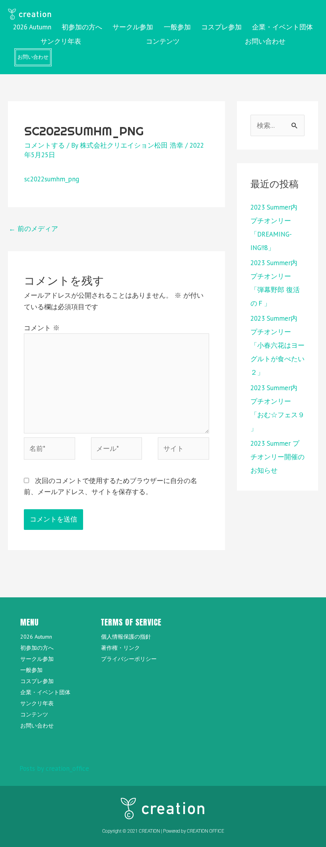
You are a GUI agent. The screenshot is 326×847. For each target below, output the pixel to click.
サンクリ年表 (61, 41)
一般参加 (177, 27)
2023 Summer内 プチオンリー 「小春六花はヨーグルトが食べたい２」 (277, 345)
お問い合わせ (265, 41)
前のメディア (33, 228)
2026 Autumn (32, 27)
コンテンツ (163, 41)
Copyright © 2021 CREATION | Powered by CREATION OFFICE (163, 831)
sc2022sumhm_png (51, 179)
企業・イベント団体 (282, 27)
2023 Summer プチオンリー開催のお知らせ (277, 457)
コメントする (44, 145)
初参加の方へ (82, 27)
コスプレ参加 (221, 27)
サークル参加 (133, 27)
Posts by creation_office (54, 768)
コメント (42, 327)
